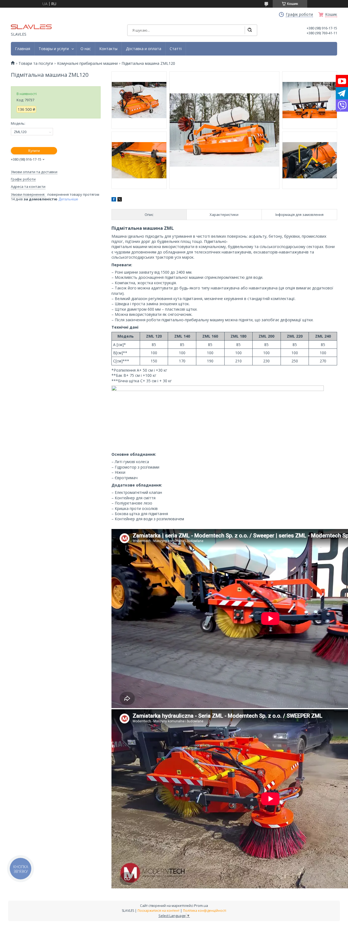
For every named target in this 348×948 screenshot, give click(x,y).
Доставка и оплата (143, 48)
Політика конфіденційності (204, 910)
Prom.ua (201, 905)
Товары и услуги (54, 48)
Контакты (108, 48)
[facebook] (113, 200)
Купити (34, 151)
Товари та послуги (35, 63)
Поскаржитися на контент (158, 910)
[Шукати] (249, 30)
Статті (176, 48)
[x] (119, 200)
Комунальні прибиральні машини (87, 63)
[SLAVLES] (31, 26)
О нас (85, 48)
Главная (22, 48)
